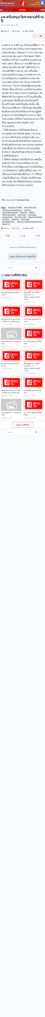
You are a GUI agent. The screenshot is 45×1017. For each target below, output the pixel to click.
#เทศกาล (6, 224)
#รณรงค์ (24, 212)
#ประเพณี (24, 219)
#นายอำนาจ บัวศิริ (15, 207)
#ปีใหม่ (32, 212)
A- (35, 36)
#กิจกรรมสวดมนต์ (34, 217)
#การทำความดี (20, 217)
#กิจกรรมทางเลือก (9, 215)
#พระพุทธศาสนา (9, 222)
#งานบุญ (6, 219)
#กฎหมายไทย (7, 217)
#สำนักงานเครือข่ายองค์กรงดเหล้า (29, 222)
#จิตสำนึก (15, 219)
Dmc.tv (6, 31)
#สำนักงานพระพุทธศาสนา (12, 210)
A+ (41, 35)
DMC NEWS (29, 31)
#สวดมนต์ (32, 215)
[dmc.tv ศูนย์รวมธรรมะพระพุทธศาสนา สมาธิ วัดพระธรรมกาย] (22, 3)
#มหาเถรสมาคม (30, 207)
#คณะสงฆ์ (22, 215)
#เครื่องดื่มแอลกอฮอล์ (10, 212)
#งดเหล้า (27, 210)
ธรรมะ (22, 9)
